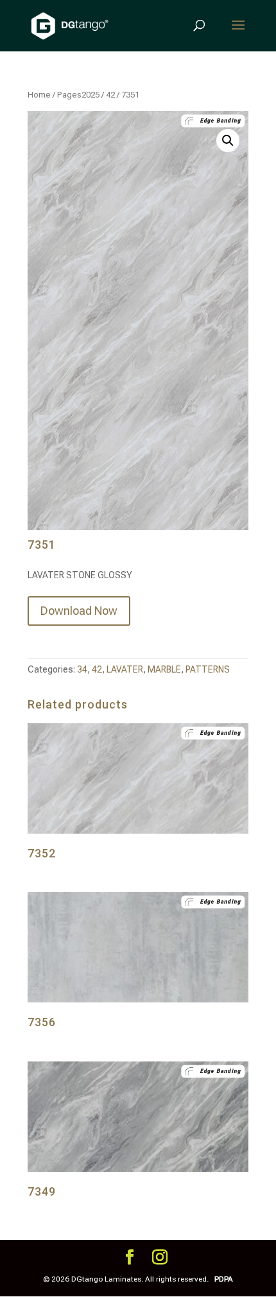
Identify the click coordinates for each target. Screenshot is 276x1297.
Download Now (78, 610)
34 (82, 669)
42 (110, 94)
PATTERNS (207, 669)
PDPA (223, 1279)
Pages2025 (78, 94)
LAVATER (125, 669)
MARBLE (164, 669)
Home (39, 94)
